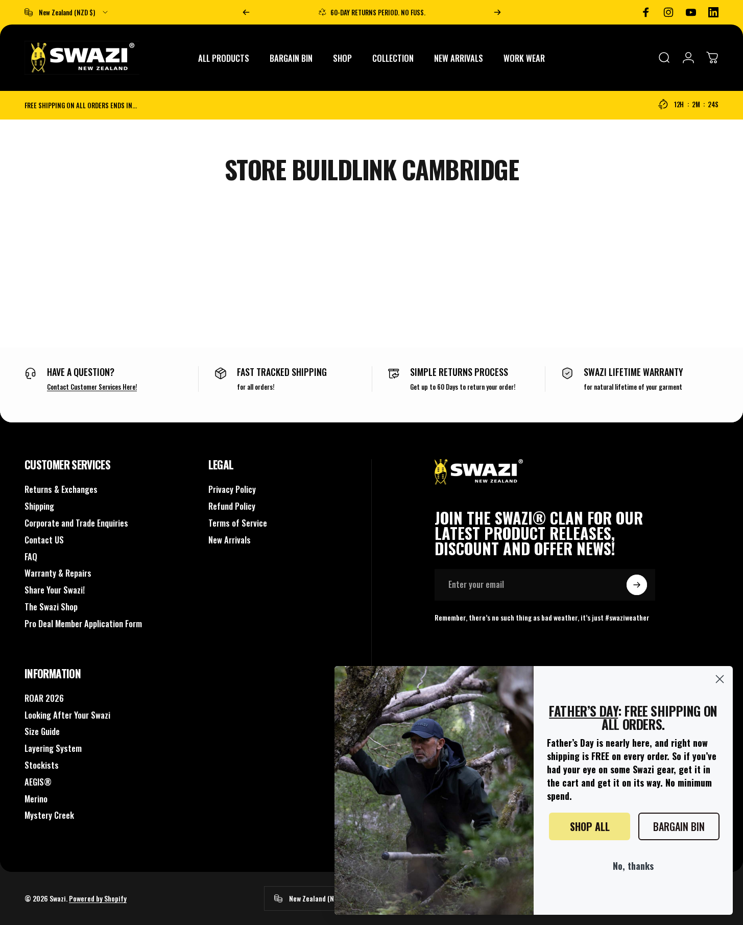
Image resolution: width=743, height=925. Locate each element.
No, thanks (633, 865)
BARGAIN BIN (679, 826)
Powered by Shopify (98, 898)
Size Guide (42, 731)
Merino (36, 799)
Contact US (44, 540)
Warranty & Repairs (58, 573)
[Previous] (246, 12)
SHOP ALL (590, 826)
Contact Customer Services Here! (92, 387)
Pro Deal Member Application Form (83, 624)
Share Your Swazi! (55, 590)
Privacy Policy (232, 489)
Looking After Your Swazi (67, 715)
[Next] (497, 12)
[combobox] (67, 12)
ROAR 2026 (44, 698)
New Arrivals (229, 540)
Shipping (39, 506)
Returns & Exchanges (61, 489)
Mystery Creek (49, 815)
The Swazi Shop (51, 607)
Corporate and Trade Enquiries (76, 523)
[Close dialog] (720, 679)
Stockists (42, 765)
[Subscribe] (637, 585)
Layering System (53, 748)
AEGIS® (38, 782)
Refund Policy (231, 506)
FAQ (31, 557)
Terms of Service (237, 523)
